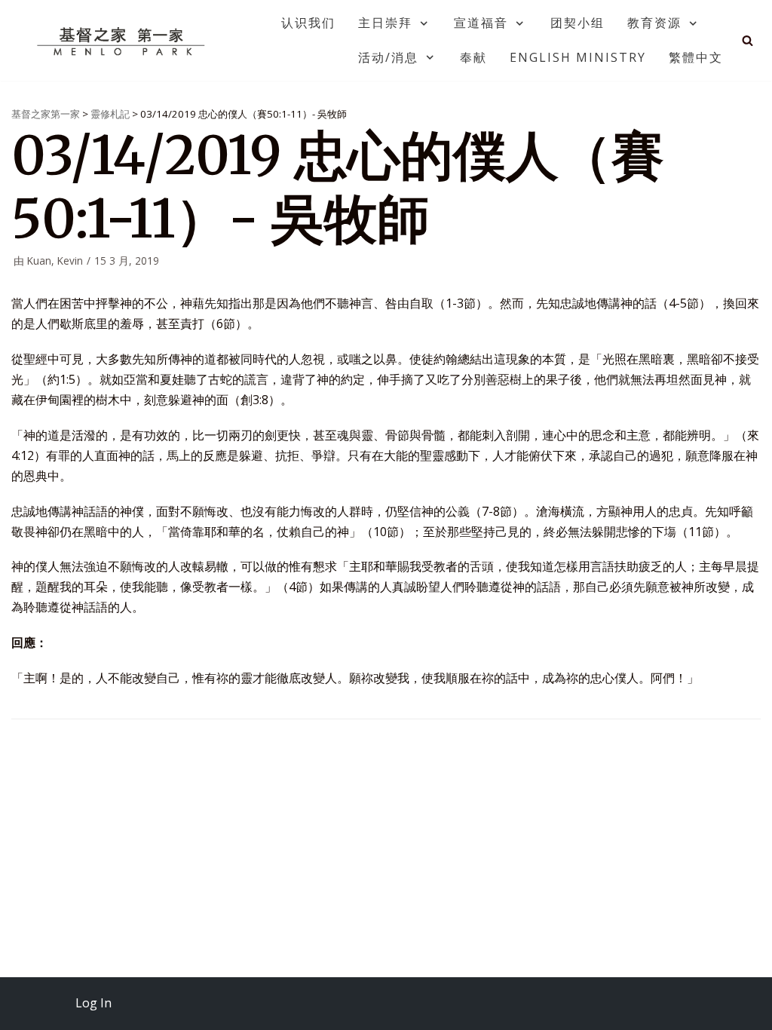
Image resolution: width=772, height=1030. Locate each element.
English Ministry (578, 57)
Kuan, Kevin (55, 260)
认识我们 (308, 22)
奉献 (473, 57)
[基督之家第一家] (123, 41)
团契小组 (577, 22)
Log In (93, 1003)
